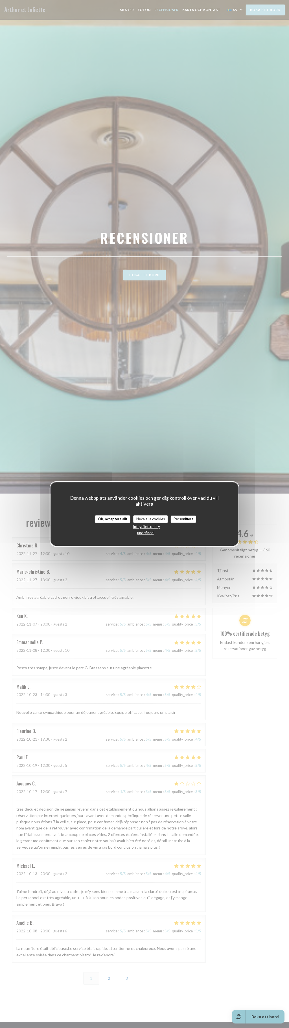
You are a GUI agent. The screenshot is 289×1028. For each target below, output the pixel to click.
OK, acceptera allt (112, 519)
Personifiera (183, 519)
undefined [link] (145, 532)
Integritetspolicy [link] (146, 526)
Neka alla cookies (150, 519)
